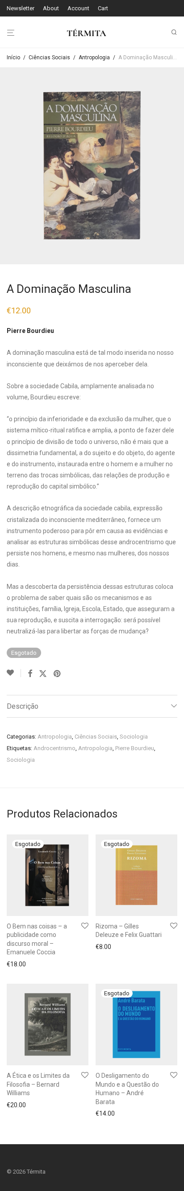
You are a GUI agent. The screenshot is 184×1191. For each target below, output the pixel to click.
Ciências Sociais (49, 57)
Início (13, 57)
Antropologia (94, 57)
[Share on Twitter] (43, 673)
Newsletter (20, 8)
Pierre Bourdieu (134, 748)
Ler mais (16, 964)
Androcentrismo (54, 748)
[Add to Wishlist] (14, 673)
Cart (103, 8)
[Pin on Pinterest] (58, 673)
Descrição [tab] (22, 706)
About (51, 8)
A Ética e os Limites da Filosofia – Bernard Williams (38, 1084)
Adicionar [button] (17, 1105)
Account (78, 8)
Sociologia (134, 736)
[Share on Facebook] (30, 673)
